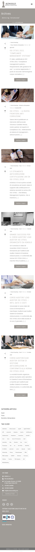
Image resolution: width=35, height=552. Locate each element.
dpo (21, 442)
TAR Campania (17, 459)
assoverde (9, 432)
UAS (24, 459)
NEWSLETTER (9, 494)
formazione (4, 445)
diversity (16, 442)
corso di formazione (16, 439)
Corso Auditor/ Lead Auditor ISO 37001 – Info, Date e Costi (19, 300)
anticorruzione (12, 428)
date (10, 442)
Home (13, 22)
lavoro (17, 449)
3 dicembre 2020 (18, 108)
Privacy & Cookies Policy (17, 551)
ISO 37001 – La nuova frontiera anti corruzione (20, 114)
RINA (26, 452)
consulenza (20, 435)
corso (8, 439)
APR (3, 432)
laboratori (11, 449)
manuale (23, 449)
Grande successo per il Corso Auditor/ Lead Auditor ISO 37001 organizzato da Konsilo (21, 238)
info (10, 445)
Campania (16, 432)
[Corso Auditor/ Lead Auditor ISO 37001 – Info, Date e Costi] (17, 282)
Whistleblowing (5, 462)
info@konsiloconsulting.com (11, 490)
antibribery (4, 428)
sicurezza (26, 455)
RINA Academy (5, 455)
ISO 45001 (4, 449)
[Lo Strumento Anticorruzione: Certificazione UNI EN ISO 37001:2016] (17, 156)
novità (29, 449)
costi (24, 439)
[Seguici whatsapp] (11, 504)
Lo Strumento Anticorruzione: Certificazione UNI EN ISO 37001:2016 (20, 175)
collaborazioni (5, 435)
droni (26, 442)
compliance (13, 435)
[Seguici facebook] (3, 504)
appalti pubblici (27, 428)
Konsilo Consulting (14, 42)
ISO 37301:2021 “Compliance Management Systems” (20, 53)
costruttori (4, 442)
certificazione (29, 432)
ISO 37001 (20, 445)
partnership (4, 452)
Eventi (20, 229)
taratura (10, 459)
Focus (12, 45)
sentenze (19, 455)
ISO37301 (27, 445)
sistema (4, 459)
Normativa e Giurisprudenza (19, 45)
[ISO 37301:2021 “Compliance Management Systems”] (17, 32)
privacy (11, 452)
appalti (19, 428)
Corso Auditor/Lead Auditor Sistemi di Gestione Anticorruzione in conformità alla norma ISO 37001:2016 (21, 364)
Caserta (21, 432)
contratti (27, 435)
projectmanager (18, 452)
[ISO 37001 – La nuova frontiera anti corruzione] (17, 95)
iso (14, 445)
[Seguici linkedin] (7, 504)
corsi (3, 439)
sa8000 (12, 455)
